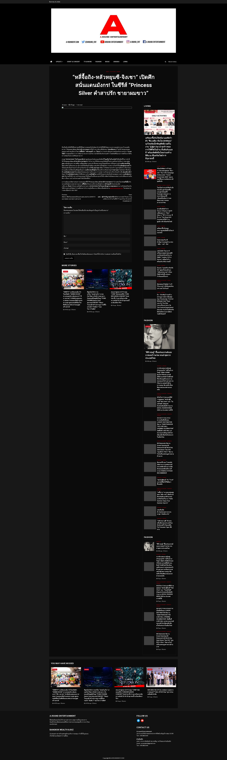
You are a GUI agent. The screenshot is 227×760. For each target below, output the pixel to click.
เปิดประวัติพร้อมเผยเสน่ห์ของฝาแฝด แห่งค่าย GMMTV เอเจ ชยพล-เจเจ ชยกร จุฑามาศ (78, 197)
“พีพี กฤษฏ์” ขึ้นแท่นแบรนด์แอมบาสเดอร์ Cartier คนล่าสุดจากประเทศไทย (158, 355)
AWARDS (116, 62)
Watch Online (172, 61)
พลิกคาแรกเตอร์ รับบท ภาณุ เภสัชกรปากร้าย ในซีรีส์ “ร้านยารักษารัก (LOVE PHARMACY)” (115, 198)
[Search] (165, 61)
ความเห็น (67, 213)
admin (65, 105)
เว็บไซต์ (66, 248)
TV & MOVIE (88, 62)
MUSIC (107, 62)
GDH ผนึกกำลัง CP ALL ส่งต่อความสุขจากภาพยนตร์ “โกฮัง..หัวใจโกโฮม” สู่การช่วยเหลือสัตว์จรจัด (160, 692)
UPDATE (59, 62)
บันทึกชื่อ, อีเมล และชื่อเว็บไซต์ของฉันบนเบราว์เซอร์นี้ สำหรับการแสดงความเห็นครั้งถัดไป (93, 254)
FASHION (98, 62)
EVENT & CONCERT (73, 62)
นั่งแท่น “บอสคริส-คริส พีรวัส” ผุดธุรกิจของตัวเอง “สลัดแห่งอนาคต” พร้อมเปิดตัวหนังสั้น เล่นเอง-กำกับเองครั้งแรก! (165, 272)
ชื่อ (65, 236)
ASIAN (107, 71)
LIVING (125, 62)
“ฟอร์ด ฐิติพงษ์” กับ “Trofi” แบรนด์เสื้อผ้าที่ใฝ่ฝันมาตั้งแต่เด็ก (165, 482)
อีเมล (66, 242)
